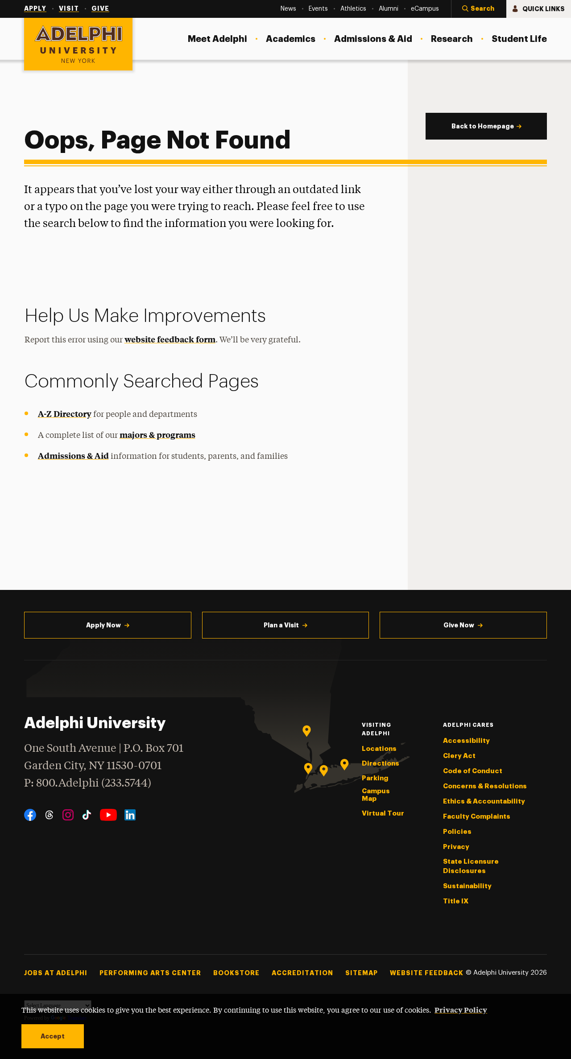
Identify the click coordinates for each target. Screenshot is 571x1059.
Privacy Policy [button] (460, 1009)
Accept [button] (53, 1036)
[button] (478, 9)
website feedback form (169, 339)
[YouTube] (108, 815)
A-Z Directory (64, 413)
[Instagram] (68, 814)
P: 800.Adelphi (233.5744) (87, 783)
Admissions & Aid (73, 455)
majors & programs (157, 434)
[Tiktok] (86, 814)
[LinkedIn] (130, 814)
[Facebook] (30, 815)
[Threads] (49, 814)
